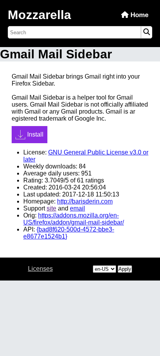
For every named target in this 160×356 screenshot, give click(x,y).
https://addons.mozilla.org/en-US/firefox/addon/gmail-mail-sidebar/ (73, 219)
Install (35, 134)
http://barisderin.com (85, 201)
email (77, 208)
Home (138, 15)
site (51, 208)
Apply (124, 269)
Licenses (40, 268)
